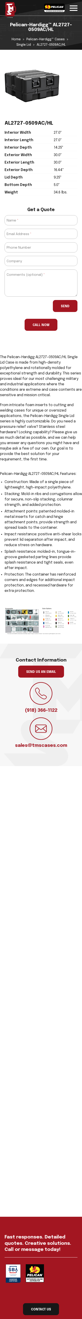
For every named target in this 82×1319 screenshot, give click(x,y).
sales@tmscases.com (41, 745)
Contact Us (41, 1309)
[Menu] (73, 7)
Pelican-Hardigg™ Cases (45, 39)
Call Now (41, 325)
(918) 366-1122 (41, 710)
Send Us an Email (41, 672)
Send (65, 306)
